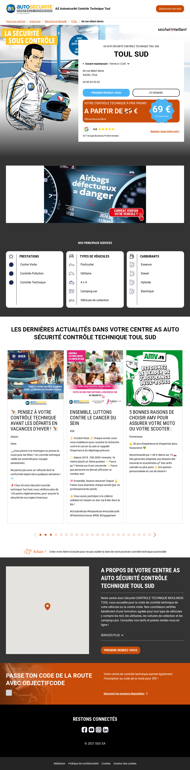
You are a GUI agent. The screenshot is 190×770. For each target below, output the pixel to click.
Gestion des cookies (125, 763)
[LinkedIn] (105, 729)
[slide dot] (40, 535)
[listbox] (95, 437)
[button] (106, 64)
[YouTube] (91, 729)
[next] (155, 535)
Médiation (59, 763)
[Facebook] (84, 729)
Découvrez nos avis (170, 8)
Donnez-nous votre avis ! (165, 131)
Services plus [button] (110, 635)
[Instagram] (98, 729)
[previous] (35, 535)
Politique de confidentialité (83, 763)
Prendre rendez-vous (106, 92)
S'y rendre (156, 92)
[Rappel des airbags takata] (95, 194)
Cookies (106, 763)
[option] (35, 437)
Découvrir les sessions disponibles (124, 693)
